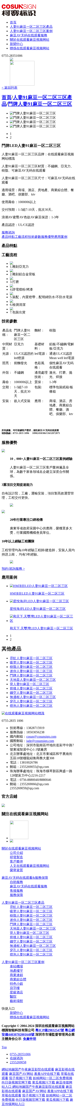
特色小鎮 (16, 983)
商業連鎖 (16, 975)
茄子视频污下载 (20, 1078)
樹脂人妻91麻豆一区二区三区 (31, 667)
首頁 (13, 22)
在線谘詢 (16, 1058)
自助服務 (16, 882)
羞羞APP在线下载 (47, 1073)
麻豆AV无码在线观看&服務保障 (25, 877)
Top (4, 1047)
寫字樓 (15, 988)
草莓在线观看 (11, 1095)
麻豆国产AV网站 (21, 1073)
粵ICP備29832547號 (49, 1030)
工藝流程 (21, 236)
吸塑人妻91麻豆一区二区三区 (31, 662)
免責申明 (29, 1039)
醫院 (13, 996)
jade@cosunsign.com (40, 741)
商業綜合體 (18, 979)
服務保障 (16, 895)
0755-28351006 (20, 1054)
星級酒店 (16, 992)
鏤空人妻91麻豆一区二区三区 (31, 692)
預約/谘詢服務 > (13, 568)
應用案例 (60, 236)
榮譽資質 (16, 870)
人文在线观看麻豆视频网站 (29, 865)
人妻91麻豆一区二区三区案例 (31, 31)
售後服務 (16, 890)
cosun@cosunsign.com (41, 736)
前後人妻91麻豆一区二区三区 (31, 688)
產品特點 (8, 236)
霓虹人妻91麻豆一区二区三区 (31, 658)
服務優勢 (47, 236)
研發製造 (16, 857)
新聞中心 (16, 44)
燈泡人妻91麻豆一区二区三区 (31, 705)
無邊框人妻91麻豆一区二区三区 (33, 697)
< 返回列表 (9, 87)
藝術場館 (16, 1001)
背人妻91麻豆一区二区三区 (29, 684)
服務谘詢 (8, 232)
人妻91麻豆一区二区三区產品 (31, 26)
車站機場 (16, 966)
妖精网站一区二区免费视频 (52, 1078)
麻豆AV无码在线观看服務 (28, 35)
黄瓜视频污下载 (43, 1082)
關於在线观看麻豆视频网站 (29, 39)
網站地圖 (8, 1069)
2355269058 (18, 1062)
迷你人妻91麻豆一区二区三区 (31, 671)
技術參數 (34, 236)
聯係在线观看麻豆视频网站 (29, 48)
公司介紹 (16, 853)
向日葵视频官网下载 (16, 1082)
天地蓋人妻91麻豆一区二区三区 (33, 679)
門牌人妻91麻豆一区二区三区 (40, 104)
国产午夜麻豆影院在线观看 (34, 1069)
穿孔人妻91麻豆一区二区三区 (31, 701)
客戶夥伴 (16, 861)
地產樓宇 (16, 970)
